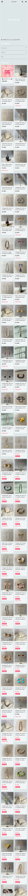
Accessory (4, 48)
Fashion (3, 52)
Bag (2, 56)
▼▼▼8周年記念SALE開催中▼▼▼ (11, 39)
